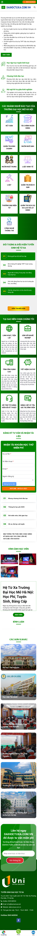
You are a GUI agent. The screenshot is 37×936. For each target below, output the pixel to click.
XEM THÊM (18, 615)
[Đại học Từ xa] (18, 7)
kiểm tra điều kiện (18, 308)
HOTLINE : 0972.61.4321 (18, 488)
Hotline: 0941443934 (9, 915)
